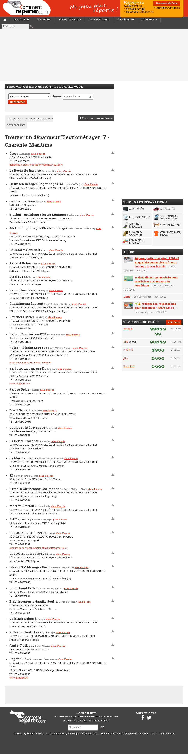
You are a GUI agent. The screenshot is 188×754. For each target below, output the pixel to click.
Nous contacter (167, 734)
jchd (125, 341)
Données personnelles (112, 734)
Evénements (149, 20)
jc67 (125, 358)
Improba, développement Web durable (77, 734)
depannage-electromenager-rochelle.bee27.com (36, 165)
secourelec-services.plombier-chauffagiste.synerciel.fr (38, 548)
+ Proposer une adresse (95, 118)
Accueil (28, 7)
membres (133, 6)
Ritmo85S (129, 366)
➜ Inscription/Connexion (166, 8)
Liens (126, 296)
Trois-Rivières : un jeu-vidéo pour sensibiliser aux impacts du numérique (156, 281)
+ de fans (133, 9)
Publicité (143, 734)
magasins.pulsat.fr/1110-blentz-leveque (30, 363)
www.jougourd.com (20, 384)
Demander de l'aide (167, 3)
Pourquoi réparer (70, 20)
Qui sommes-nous (33, 734)
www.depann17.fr (18, 678)
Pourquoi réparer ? (162, 285)
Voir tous (174, 322)
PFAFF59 (128, 349)
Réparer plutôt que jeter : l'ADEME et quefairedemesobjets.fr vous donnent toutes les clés (157, 262)
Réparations (21, 20)
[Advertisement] (94, 55)
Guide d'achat (125, 20)
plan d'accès (38, 153)
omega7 (128, 328)
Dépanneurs (44, 20)
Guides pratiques (99, 20)
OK (102, 727)
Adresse (56, 96)
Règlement (130, 734)
